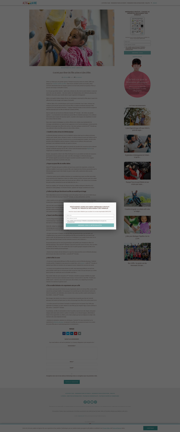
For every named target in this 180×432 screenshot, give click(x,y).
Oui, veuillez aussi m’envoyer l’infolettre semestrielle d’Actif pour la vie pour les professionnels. (86, 221)
